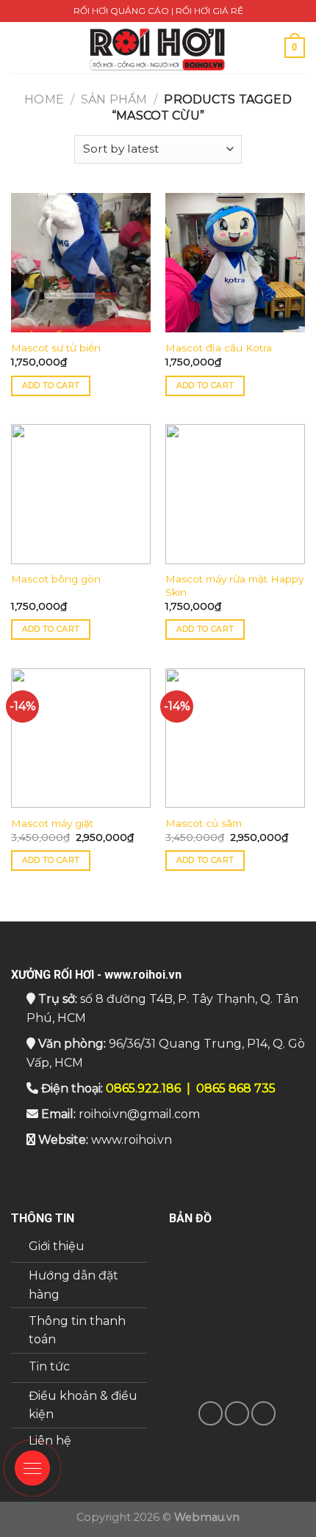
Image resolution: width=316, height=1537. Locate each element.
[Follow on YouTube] (263, 1413)
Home (44, 99)
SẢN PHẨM (114, 99)
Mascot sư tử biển (56, 348)
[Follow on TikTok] (210, 1413)
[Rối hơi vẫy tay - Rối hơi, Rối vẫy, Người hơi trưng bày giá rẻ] (158, 47)
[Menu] (20, 47)
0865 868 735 (236, 1088)
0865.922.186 (143, 1088)
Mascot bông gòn (56, 579)
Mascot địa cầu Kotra (218, 348)
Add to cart (51, 385)
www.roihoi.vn (131, 1140)
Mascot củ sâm (203, 823)
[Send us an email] (237, 1413)
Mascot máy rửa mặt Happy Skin (234, 585)
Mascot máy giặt (52, 823)
